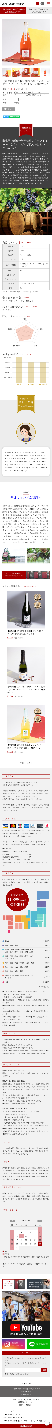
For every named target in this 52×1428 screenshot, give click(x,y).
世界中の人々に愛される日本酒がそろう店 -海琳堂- (23, 1421)
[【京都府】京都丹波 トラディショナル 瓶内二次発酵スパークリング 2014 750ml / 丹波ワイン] (26, 665)
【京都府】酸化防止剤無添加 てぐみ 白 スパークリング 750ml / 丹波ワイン (25, 632)
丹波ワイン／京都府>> (26, 497)
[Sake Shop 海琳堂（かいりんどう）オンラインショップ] (13, 3)
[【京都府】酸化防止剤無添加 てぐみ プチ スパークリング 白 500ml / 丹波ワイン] (26, 724)
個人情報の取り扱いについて (15, 1414)
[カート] (37, 3)
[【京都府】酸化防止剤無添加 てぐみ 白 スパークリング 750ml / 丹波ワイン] (26, 609)
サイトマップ (9, 1411)
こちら (27, 1374)
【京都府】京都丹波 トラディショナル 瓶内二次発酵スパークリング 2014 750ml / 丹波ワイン (26, 689)
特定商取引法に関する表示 (14, 1417)
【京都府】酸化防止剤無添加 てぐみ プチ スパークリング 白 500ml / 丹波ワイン (25, 746)
